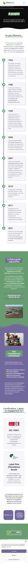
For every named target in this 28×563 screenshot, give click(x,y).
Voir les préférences (14, 559)
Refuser (14, 555)
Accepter (14, 551)
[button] (26, 541)
